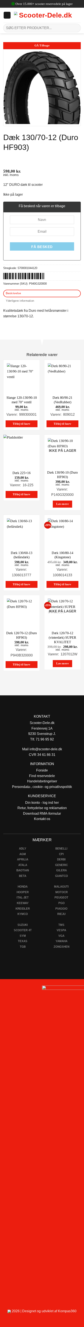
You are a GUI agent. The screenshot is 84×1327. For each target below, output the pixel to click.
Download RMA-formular (42, 813)
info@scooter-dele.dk (46, 749)
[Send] (76, 28)
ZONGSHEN (61, 946)
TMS (61, 925)
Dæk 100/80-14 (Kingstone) (62, 555)
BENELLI (61, 848)
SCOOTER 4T (23, 930)
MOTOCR (61, 892)
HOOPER (23, 892)
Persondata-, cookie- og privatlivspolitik (42, 787)
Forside (42, 770)
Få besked (42, 247)
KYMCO (22, 914)
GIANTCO (61, 876)
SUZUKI (22, 925)
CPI (61, 854)
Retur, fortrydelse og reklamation (42, 808)
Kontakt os (42, 819)
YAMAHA (61, 941)
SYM (23, 935)
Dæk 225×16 (21, 473)
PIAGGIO (61, 908)
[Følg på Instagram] (15, 990)
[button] (7, 15)
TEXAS (22, 941)
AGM (22, 854)
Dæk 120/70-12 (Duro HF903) (21, 635)
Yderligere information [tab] (20, 300)
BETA (22, 876)
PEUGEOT (61, 897)
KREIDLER (23, 908)
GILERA (61, 870)
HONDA (23, 886)
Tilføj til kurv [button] (22, 423)
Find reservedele (42, 776)
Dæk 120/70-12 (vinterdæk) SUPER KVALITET (62, 637)
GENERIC (61, 865)
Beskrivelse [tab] (13, 293)
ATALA (22, 865)
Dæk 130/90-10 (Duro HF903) (62, 475)
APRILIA (22, 859)
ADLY (22, 848)
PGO (61, 903)
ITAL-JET (23, 897)
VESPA (61, 930)
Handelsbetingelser (42, 781)
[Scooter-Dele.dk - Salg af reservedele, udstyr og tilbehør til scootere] (43, 15)
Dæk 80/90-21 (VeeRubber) (62, 400)
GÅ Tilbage (42, 45)
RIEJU (61, 914)
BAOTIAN (22, 870)
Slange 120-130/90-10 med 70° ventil (21, 400)
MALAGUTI (61, 886)
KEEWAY (23, 903)
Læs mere (62, 503)
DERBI (61, 859)
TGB (23, 946)
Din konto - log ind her (42, 802)
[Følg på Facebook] (5, 990)
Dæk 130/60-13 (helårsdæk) (21, 555)
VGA (61, 935)
